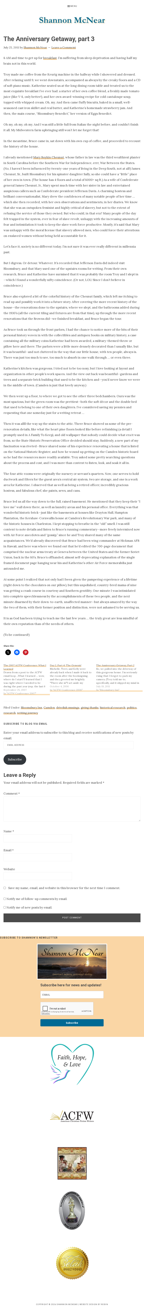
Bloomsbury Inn (31, 707)
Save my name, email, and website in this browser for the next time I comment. (64, 888)
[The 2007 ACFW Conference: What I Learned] (27, 679)
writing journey (27, 713)
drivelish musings (67, 707)
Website (9, 869)
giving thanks (90, 707)
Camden (49, 707)
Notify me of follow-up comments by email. (36, 899)
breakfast (50, 58)
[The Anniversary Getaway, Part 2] (119, 678)
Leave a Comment (63, 47)
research (10, 713)
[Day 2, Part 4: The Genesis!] (73, 678)
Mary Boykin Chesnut (48, 157)
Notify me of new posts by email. (29, 907)
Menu (73, 6)
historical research (112, 707)
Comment (12, 793)
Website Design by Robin (94, 1304)
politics (132, 707)
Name (9, 831)
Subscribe (15, 759)
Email (9, 850)
